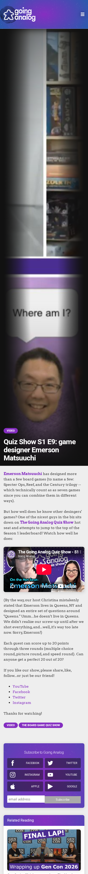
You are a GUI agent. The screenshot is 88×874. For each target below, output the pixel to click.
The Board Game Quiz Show (41, 725)
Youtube (71, 775)
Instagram (22, 703)
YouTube (21, 686)
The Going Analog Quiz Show (47, 522)
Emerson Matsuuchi (23, 474)
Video (11, 431)
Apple (35, 786)
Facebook (21, 692)
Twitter (19, 697)
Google (72, 786)
